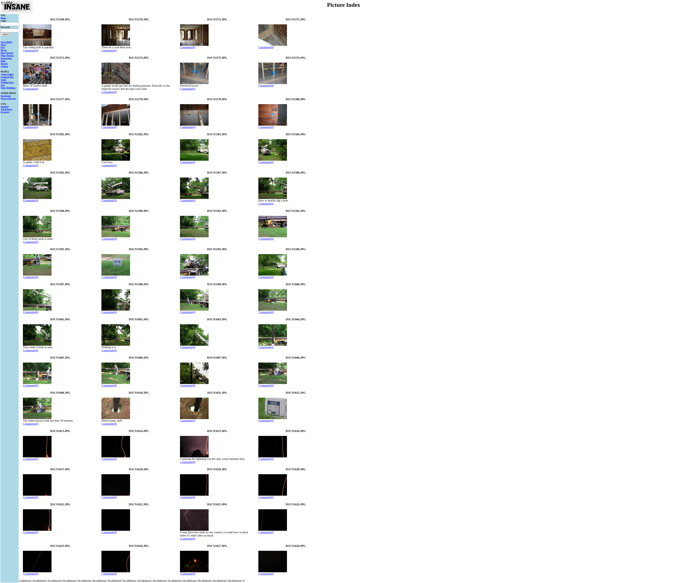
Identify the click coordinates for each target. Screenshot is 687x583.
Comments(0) (30, 50)
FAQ (3, 47)
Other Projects (7, 55)
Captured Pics (7, 77)
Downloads (6, 96)
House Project (7, 53)
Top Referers (6, 109)
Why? (3, 45)
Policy (3, 61)
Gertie (3, 80)
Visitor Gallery (7, 74)
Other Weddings (8, 88)
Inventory (5, 112)
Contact (4, 66)
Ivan (3, 85)
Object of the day (8, 98)
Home (3, 18)
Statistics (5, 106)
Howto (4, 50)
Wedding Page (7, 82)
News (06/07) (6, 42)
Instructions (6, 58)
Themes (4, 63)
